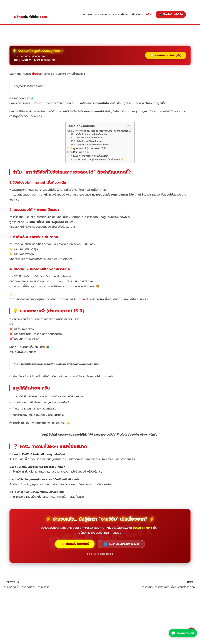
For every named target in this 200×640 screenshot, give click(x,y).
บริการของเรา (102, 14)
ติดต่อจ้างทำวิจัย (171, 14)
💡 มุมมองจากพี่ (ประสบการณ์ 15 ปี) (88, 148)
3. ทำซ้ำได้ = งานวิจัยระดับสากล (88, 141)
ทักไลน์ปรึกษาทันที (75, 544)
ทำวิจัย (36, 74)
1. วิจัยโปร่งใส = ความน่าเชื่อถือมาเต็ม (90, 134)
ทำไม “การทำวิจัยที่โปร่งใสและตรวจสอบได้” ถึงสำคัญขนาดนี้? (100, 130)
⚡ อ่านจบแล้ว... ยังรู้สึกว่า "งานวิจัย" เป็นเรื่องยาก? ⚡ (98, 159)
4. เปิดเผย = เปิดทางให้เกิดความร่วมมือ (91, 144)
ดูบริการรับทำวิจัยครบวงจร (121, 544)
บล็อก (149, 14)
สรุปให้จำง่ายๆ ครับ (79, 152)
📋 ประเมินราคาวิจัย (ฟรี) (165, 55)
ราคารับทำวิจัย (120, 14)
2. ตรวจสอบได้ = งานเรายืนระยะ (88, 137)
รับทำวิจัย (30, 17)
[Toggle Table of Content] (127, 126)
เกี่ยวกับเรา (137, 14)
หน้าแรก (87, 14)
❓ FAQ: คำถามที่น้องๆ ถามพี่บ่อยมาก (89, 156)
